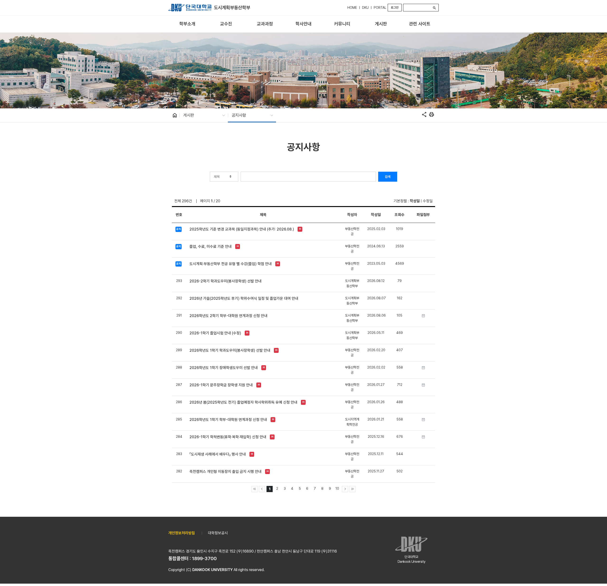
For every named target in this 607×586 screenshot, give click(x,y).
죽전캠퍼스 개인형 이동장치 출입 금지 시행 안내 (225, 471)
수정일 (428, 201)
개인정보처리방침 (181, 533)
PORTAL (380, 7)
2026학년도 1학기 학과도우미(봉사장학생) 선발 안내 (229, 350)
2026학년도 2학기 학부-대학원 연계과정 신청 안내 (228, 316)
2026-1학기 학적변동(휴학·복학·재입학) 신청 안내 (227, 437)
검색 (388, 177)
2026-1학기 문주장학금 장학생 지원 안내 (221, 385)
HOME (352, 7)
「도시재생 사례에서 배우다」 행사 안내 (217, 454)
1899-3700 (204, 558)
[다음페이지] (345, 489)
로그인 (395, 7)
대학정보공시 (218, 533)
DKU (365, 7)
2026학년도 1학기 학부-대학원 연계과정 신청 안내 (228, 419)
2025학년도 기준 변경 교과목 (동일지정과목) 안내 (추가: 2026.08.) (241, 229)
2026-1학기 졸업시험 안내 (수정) (215, 333)
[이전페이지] (262, 489)
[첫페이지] (255, 489)
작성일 (415, 201)
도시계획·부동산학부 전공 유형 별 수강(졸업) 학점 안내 (230, 264)
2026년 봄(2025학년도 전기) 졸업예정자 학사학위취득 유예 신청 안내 (243, 402)
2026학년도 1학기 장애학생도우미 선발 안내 (223, 367)
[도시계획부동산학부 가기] (190, 7)
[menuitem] (187, 24)
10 (337, 488)
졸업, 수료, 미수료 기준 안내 (210, 246)
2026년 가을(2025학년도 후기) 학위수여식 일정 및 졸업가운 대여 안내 (243, 298)
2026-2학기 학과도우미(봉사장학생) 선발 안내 (225, 281)
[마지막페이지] (352, 489)
